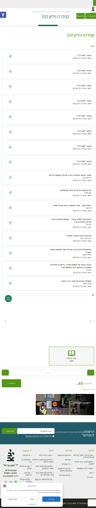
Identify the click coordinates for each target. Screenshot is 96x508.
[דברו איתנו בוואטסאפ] (15, 482)
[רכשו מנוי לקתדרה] (65, 414)
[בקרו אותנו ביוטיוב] (10, 482)
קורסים (67, 459)
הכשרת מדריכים (45, 455)
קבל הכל (51, 499)
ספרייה (90, 477)
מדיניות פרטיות (32, 504)
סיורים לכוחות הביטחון (43, 479)
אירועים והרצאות (63, 455)
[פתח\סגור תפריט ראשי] (94, 3)
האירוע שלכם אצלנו (26, 467)
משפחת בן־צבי (26, 460)
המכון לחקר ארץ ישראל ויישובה (84, 462)
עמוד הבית (65, 11)
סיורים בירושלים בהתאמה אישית (65, 469)
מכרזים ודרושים (28, 473)
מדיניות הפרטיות (32, 436)
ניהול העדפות (12, 499)
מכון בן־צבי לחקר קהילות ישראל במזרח (83, 456)
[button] (3, 15)
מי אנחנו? (26, 455)
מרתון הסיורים (64, 475)
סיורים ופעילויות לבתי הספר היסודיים (44, 467)
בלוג (91, 472)
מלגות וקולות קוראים (26, 480)
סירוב (32, 499)
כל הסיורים (66, 464)
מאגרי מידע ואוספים (85, 468)
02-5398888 (8, 475)
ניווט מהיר (91, 16)
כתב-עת (56, 11)
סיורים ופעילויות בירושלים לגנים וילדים (43, 460)
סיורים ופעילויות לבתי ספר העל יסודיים (44, 473)
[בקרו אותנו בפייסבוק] (5, 482)
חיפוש (81, 16)
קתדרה (48, 11)
